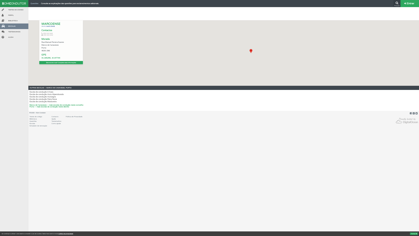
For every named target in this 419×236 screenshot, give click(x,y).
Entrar (410, 3)
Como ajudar (56, 123)
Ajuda (10, 37)
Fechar (413, 233)
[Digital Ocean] (407, 121)
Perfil (11, 15)
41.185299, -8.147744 (50, 58)
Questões (33, 121)
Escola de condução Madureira (43, 101)
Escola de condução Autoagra (42, 97)
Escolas (11, 26)
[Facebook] (411, 113)
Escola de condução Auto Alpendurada (46, 94)
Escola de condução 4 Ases (41, 92)
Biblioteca (13, 21)
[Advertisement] (223, 13)
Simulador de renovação (38, 126)
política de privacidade (66, 233)
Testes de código (35, 117)
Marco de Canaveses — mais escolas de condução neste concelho (56, 105)
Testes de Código (15, 10)
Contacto (55, 117)
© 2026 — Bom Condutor (37, 112)
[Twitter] (417, 113)
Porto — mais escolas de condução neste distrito (49, 107)
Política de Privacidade (74, 117)
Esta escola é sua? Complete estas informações (61, 62)
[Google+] (414, 113)
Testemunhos (14, 32)
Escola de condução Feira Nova (43, 99)
